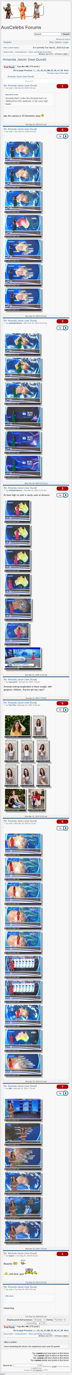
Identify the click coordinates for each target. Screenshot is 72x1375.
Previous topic (53, 73)
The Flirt (12, 705)
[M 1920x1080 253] (23, 1168)
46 (55, 70)
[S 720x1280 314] (39, 735)
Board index (8, 52)
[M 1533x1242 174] (17, 545)
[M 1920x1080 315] (23, 1192)
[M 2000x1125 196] (23, 378)
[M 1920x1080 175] (23, 284)
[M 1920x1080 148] (23, 1025)
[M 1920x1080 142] (23, 1049)
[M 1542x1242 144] (17, 569)
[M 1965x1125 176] (23, 402)
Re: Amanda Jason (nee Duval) (20, 85)
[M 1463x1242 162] (17, 643)
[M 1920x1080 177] (23, 308)
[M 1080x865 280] (17, 735)
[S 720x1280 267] (42, 784)
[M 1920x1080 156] (23, 853)
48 (62, 70)
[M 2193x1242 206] (23, 667)
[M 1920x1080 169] (23, 186)
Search (58, 42)
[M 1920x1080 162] (23, 902)
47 (58, 70)
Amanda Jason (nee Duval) (24, 59)
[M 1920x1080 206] (23, 878)
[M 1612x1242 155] (18, 618)
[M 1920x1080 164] (23, 235)
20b (10, 1088)
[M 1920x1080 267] (23, 1217)
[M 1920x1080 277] (23, 1241)
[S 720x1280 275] (26, 760)
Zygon (11, 1256)
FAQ (51, 42)
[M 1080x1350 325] (36, 809)
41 (38, 70)
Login (65, 42)
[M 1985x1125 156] (23, 451)
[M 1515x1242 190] (17, 520)
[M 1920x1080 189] (23, 976)
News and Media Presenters (40, 52)
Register (7, 42)
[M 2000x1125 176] (23, 427)
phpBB (54, 1366)
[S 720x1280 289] (11, 760)
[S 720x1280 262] (42, 760)
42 (42, 70)
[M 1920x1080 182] (23, 210)
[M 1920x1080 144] (23, 1074)
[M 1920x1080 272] (23, 1143)
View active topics (11, 47)
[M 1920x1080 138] (23, 1000)
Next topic (64, 73)
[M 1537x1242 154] (17, 594)
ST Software (37, 1370)
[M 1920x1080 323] (23, 1119)
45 (52, 70)
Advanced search (63, 39)
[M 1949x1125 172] (22, 353)
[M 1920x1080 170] (23, 259)
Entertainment (21, 52)
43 (45, 70)
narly (11, 88)
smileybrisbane (15, 323)
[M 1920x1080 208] (23, 161)
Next (66, 70)
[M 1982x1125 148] (23, 476)
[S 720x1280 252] (26, 784)
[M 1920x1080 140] (23, 951)
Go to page (18, 70)
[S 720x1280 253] (11, 784)
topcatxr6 (13, 682)
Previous (28, 70)
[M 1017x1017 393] (15, 809)
